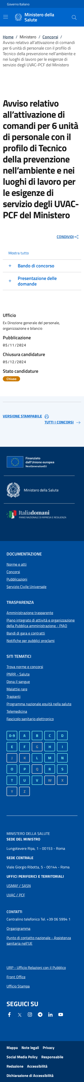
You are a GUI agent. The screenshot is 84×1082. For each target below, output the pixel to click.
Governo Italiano (18, 4)
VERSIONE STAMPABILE (22, 416)
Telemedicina (17, 711)
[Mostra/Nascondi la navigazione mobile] (5, 17)
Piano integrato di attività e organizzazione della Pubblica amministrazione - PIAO (41, 622)
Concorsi (50, 37)
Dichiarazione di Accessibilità (30, 1075)
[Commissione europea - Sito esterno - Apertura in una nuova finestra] (31, 462)
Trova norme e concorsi (25, 666)
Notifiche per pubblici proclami (31, 640)
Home (8, 37)
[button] (74, 17)
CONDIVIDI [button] (65, 236)
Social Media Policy (22, 1057)
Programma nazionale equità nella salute (39, 704)
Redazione (15, 1066)
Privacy (48, 1047)
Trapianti (14, 696)
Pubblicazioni (17, 579)
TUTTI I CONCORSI (59, 422)
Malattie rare (17, 689)
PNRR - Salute (18, 674)
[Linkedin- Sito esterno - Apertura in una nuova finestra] (50, 1014)
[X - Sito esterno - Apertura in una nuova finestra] (19, 1014)
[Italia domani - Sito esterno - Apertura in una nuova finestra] (39, 514)
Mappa (12, 1047)
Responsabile (52, 1057)
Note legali (30, 1047)
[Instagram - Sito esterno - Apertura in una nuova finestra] (30, 1014)
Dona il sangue (18, 681)
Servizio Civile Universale (26, 586)
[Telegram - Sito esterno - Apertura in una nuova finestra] (40, 1014)
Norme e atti (17, 564)
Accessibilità (37, 1066)
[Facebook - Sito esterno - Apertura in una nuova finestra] (9, 1014)
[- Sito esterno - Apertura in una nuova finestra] (60, 1014)
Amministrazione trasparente (30, 612)
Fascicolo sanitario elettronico (30, 719)
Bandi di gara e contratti (26, 633)
